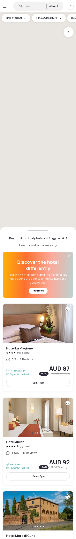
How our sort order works (36, 245)
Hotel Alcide (38, 441)
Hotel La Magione (38, 347)
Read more (38, 290)
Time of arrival (13, 18)
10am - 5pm (38, 382)
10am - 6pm (38, 476)
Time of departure (46, 18)
